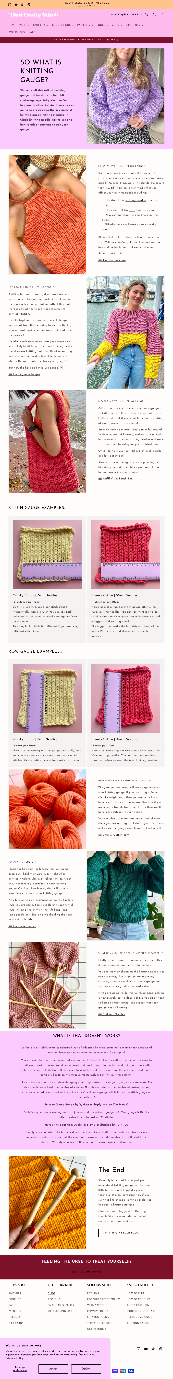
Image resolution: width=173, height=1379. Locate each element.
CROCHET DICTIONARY (141, 1311)
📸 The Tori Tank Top (112, 260)
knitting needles (136, 200)
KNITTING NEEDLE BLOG (121, 1233)
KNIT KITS (14, 1293)
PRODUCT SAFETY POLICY (103, 1299)
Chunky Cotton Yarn (115, 835)
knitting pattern (123, 1204)
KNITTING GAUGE (138, 1323)
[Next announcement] (116, 4)
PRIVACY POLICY (97, 1311)
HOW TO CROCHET (138, 1299)
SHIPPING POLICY (98, 1317)
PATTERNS (14, 1311)
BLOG (51, 1293)
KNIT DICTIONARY (138, 1305)
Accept (53, 1368)
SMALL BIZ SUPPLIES (61, 1305)
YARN (12, 1305)
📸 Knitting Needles (111, 1014)
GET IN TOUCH (96, 1329)
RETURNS (93, 1293)
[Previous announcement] (56, 4)
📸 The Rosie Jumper (22, 926)
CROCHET (14, 1299)
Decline (86, 1368)
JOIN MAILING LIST (60, 1311)
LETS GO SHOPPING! (86, 1272)
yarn (132, 210)
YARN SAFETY (96, 1305)
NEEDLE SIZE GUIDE (139, 1317)
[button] (24, 25)
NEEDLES (14, 1317)
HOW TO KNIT (135, 1293)
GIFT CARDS (15, 1323)
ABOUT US (54, 1299)
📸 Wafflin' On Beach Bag (115, 478)
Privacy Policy (14, 1358)
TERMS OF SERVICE (99, 1323)
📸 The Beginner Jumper (24, 374)
